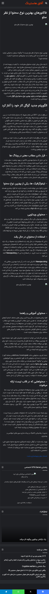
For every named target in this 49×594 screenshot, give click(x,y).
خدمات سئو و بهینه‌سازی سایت (37, 456)
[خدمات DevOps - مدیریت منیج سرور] (34, 3)
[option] (24, 529)
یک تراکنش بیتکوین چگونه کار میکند (33, 539)
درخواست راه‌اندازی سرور (24, 502)
